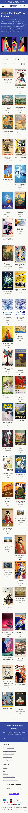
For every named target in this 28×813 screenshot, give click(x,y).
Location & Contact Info (8, 754)
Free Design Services (8, 760)
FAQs (4, 771)
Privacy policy (7, 809)
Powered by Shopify (16, 807)
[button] (3, 6)
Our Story (5, 768)
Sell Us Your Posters (7, 757)
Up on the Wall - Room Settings (10, 780)
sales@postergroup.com (12, 31)
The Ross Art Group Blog (9, 777)
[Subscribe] (23, 738)
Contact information (15, 811)
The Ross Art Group (8, 807)
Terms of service (14, 809)
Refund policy (24, 807)
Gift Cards (5, 774)
